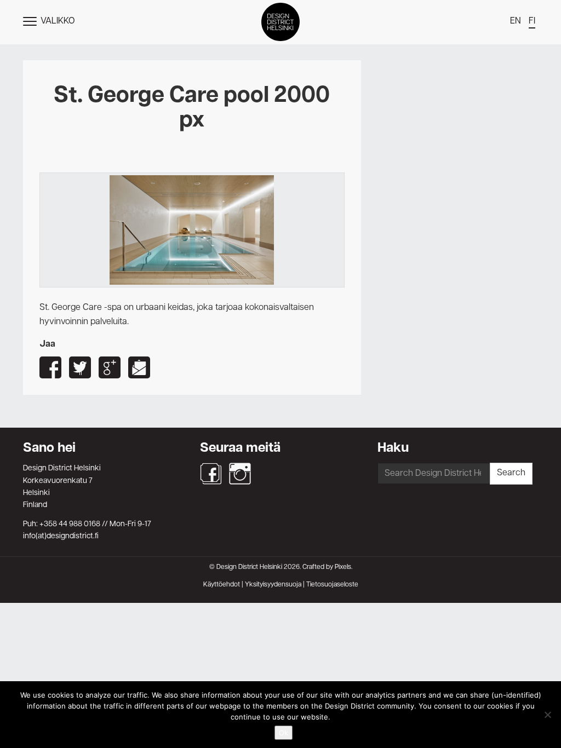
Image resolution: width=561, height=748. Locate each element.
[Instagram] (240, 474)
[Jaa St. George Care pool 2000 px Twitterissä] (80, 367)
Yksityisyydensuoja (273, 584)
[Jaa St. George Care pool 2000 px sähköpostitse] (139, 367)
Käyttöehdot (221, 584)
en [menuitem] (515, 21)
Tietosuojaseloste (332, 584)
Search (511, 473)
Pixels (343, 567)
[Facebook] (211, 474)
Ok (283, 732)
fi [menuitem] (532, 21)
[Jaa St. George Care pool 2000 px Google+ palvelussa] (110, 367)
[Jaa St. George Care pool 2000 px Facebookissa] (50, 367)
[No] (547, 714)
